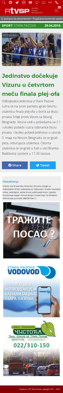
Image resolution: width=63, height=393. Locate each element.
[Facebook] (12, 2)
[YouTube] (32, 2)
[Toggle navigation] (56, 10)
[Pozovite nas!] (58, 2)
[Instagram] (25, 2)
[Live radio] (51, 2)
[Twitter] (18, 2)
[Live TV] (38, 2)
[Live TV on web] (45, 2)
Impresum (23, 389)
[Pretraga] (5, 2)
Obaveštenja (10, 181)
